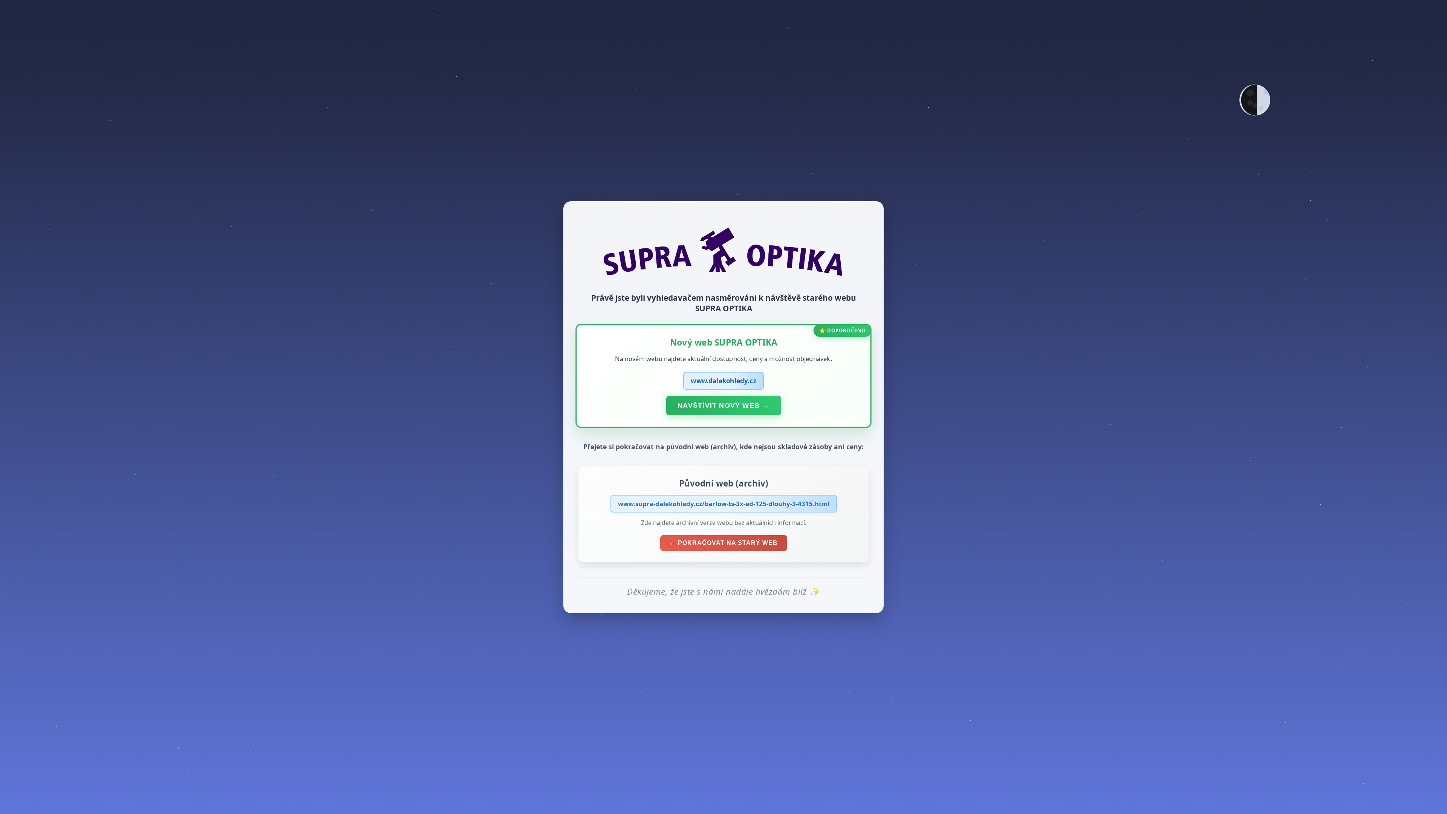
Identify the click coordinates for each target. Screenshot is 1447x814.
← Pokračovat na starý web (724, 543)
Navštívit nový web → (723, 405)
